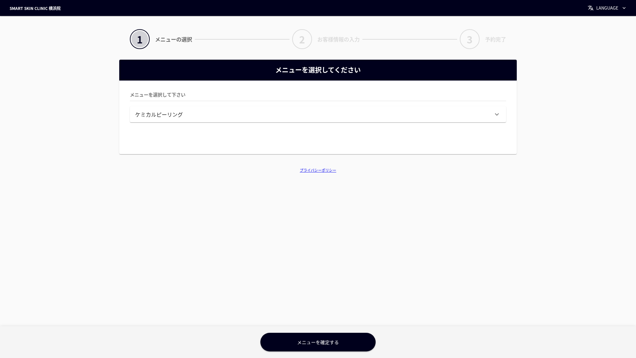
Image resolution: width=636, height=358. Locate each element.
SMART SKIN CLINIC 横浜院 (35, 8)
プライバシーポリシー (318, 170)
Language (607, 8)
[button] (318, 114)
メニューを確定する (318, 342)
